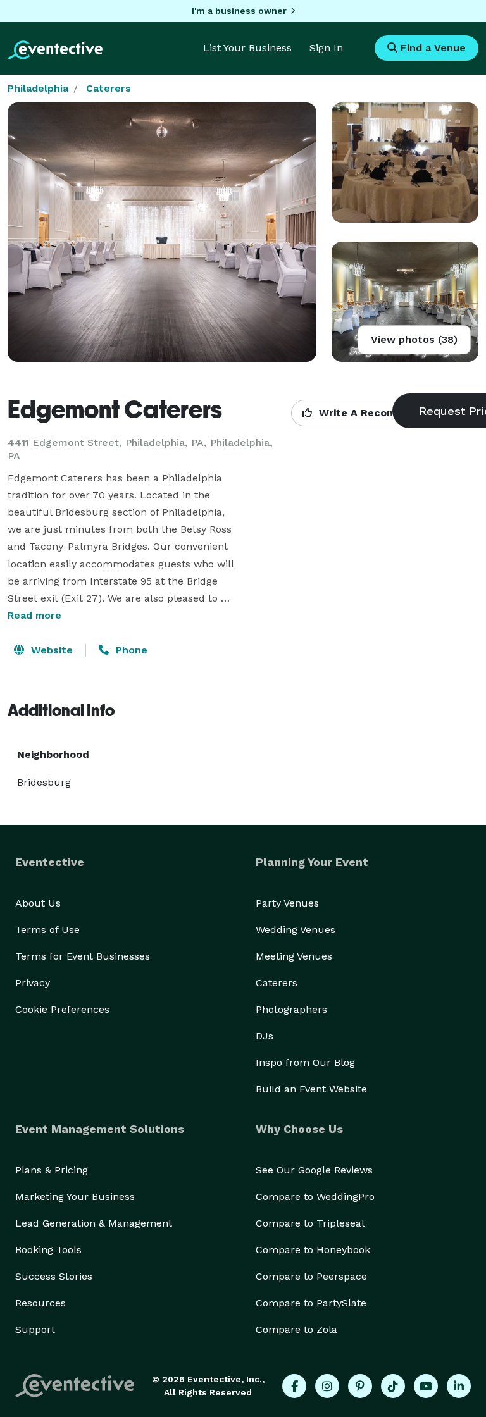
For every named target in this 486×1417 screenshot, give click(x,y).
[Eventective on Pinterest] (360, 1386)
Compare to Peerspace (311, 1276)
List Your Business (247, 48)
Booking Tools (48, 1250)
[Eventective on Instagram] (327, 1386)
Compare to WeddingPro (315, 1197)
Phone (130, 650)
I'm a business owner (239, 11)
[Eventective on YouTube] (426, 1386)
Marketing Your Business (75, 1197)
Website (50, 650)
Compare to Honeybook (313, 1250)
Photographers (291, 1009)
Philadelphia (38, 88)
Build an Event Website (311, 1089)
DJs (264, 1036)
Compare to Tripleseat (310, 1223)
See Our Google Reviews (314, 1170)
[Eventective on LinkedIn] (459, 1386)
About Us (38, 903)
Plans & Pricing (51, 1170)
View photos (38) (414, 339)
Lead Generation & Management (93, 1223)
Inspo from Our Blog (305, 1062)
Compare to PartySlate (311, 1303)
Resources (40, 1303)
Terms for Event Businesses (82, 956)
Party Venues (287, 903)
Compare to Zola (296, 1329)
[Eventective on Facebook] (294, 1386)
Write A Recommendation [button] (384, 413)
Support (35, 1329)
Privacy (32, 983)
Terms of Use (47, 930)
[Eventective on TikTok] (393, 1386)
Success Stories (53, 1276)
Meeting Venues (294, 956)
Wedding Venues (295, 930)
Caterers (108, 88)
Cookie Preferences (62, 1009)
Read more (34, 615)
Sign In (326, 48)
